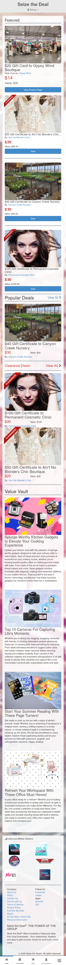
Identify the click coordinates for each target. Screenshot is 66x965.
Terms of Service (15, 904)
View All (53, 297)
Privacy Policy (13, 907)
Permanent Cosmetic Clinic (21, 274)
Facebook (40, 892)
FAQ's (10, 895)
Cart (33, 963)
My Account (46, 963)
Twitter (38, 895)
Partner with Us (14, 901)
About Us (11, 892)
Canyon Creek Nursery (19, 204)
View (33, 151)
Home (6, 963)
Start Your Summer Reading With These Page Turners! (32, 713)
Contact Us (12, 898)
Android (39, 901)
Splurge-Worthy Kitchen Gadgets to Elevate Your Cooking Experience (31, 541)
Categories (20, 963)
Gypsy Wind (25, 73)
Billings (33, 9)
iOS (37, 904)
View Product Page (33, 89)
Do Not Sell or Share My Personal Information (19, 918)
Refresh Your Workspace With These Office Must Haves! (29, 792)
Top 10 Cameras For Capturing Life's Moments (30, 631)
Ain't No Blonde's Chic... (20, 137)
